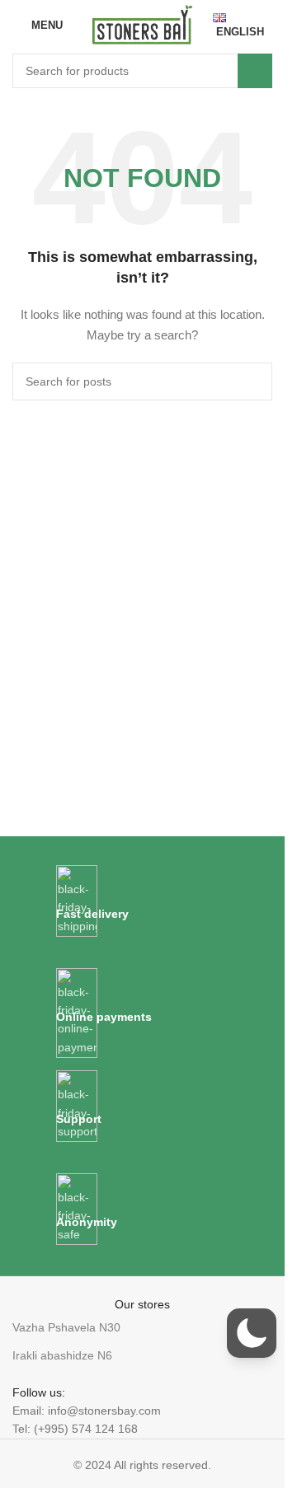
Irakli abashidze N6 (62, 1355)
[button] (251, 1333)
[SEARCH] (255, 71)
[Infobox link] (142, 902)
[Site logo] (142, 23)
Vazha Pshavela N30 (66, 1327)
